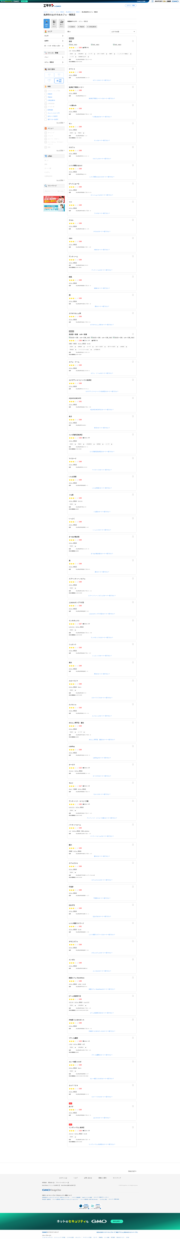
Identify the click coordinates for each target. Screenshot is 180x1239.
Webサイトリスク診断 (87, 1197)
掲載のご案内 (102, 1178)
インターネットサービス (47, 1237)
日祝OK (71, 53)
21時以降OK (80, 53)
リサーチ (95, 1237)
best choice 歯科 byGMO (67, 1185)
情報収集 (101, 1237)
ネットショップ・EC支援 (59, 1237)
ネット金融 (106, 1237)
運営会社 (50, 1182)
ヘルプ (76, 1178)
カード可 (90, 53)
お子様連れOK (97, 349)
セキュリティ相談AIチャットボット (101, 1197)
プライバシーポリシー (61, 1182)
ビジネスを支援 (70, 1237)
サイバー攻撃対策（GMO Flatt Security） (89, 1199)
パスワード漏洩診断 (76, 1197)
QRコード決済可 (100, 53)
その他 (127, 1237)
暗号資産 (113, 1237)
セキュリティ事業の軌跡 (114, 1199)
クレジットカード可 (54, 113)
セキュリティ (78, 1237)
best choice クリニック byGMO (50, 1185)
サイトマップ (117, 1178)
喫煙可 (110, 53)
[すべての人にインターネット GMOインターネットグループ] (167, 1)
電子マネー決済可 (111, 346)
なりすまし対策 (103, 1199)
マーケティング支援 (87, 1237)
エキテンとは (63, 1178)
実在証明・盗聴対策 (46, 1199)
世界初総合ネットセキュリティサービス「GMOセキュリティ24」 (56, 1197)
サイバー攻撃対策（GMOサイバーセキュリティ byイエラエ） (66, 1199)
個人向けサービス (120, 1237)
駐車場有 (80, 346)
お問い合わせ (88, 1178)
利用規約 (44, 1182)
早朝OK (79, 132)
